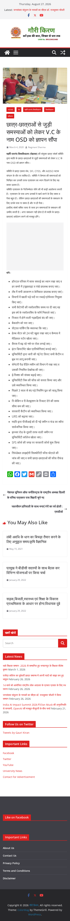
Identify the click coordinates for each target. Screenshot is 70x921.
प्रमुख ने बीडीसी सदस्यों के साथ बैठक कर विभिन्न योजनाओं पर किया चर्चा (33, 570)
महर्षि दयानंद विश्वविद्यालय (33, 109)
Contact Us (9, 855)
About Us (8, 848)
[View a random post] (63, 52)
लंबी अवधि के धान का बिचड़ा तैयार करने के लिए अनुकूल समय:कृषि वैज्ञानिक (33, 539)
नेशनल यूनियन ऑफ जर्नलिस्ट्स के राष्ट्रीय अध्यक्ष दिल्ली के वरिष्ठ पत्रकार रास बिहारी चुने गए (36, 494)
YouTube (8, 765)
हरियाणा (10, 116)
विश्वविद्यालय (49, 109)
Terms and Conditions (16, 870)
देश (19, 109)
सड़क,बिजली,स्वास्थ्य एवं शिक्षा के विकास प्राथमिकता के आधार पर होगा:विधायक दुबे (33, 601)
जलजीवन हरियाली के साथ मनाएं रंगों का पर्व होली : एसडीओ (37, 509)
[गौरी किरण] (7, 52)
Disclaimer (9, 878)
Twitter (7, 759)
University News (12, 771)
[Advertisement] (35, 246)
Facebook (8, 753)
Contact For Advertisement (19, 777)
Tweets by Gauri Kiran (16, 732)
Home (10, 109)
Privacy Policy (11, 863)
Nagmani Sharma (37, 147)
